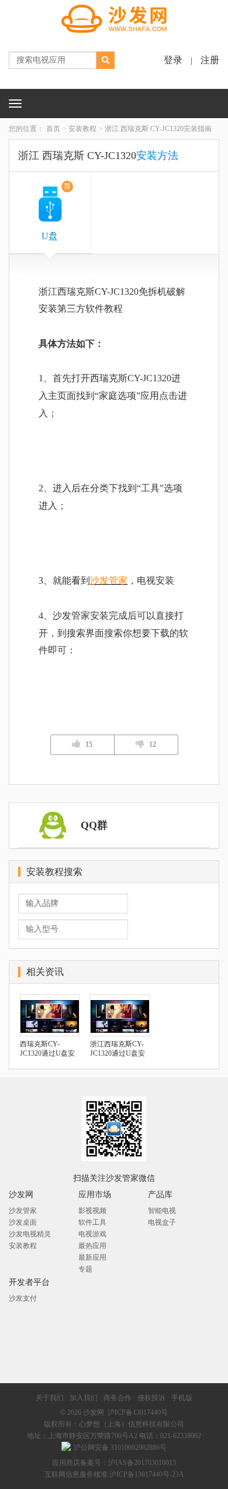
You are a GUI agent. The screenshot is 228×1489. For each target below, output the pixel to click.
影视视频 (92, 1211)
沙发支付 (23, 1298)
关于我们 (50, 1398)
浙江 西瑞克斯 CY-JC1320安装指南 (158, 129)
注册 (210, 60)
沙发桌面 (23, 1222)
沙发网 (93, 1412)
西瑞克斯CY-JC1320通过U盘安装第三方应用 (47, 1049)
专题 (85, 1269)
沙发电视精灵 (30, 1234)
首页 (53, 129)
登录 (173, 60)
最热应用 (92, 1246)
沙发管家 (108, 580)
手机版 (181, 1398)
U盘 (56, 211)
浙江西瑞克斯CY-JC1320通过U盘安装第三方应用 (117, 1049)
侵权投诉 (151, 1398)
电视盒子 (162, 1222)
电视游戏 (92, 1234)
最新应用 (92, 1257)
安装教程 (82, 129)
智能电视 (162, 1211)
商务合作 (117, 1398)
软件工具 (92, 1222)
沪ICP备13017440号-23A (146, 1474)
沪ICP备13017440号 (138, 1412)
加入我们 (84, 1398)
